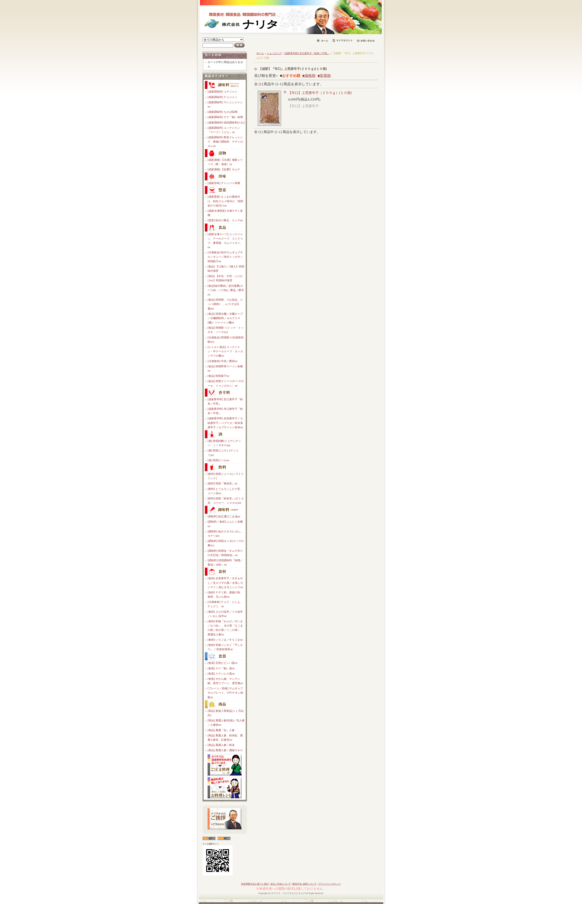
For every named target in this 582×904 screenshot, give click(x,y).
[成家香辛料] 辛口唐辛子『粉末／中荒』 (306, 53)
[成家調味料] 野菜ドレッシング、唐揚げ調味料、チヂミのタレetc (225, 142)
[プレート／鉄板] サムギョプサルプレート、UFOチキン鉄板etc (225, 693)
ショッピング (274, 53)
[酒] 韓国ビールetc (218, 460)
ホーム (260, 53)
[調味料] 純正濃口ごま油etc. (224, 516)
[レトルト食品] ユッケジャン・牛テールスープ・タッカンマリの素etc (225, 351)
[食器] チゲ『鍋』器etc (221, 668)
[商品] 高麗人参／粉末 (221, 745)
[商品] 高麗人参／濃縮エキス (225, 750)
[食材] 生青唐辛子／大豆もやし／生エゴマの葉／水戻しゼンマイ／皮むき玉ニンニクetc (225, 583)
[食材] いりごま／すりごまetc (225, 639)
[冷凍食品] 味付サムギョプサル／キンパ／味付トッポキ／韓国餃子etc (225, 257)
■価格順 (309, 76)
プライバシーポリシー (329, 884)
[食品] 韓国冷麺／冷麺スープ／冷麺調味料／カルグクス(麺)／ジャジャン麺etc (225, 318)
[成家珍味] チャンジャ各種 (224, 183)
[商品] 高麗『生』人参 (221, 730)
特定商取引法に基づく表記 (254, 884)
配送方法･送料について (304, 884)
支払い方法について (280, 884)
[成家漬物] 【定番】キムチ (224, 169)
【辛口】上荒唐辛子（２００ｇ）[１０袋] (320, 93)
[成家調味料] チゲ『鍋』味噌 (225, 117)
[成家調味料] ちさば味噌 (222, 111)
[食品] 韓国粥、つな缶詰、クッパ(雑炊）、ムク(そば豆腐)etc (225, 304)
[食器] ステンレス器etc (221, 673)
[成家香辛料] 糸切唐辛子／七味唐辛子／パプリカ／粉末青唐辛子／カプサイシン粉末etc (225, 423)
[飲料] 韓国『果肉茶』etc (223, 483)
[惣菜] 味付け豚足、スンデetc (225, 220)
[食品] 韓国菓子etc (218, 376)
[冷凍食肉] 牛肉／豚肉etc (223, 361)
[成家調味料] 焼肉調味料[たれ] (226, 122)
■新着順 (324, 76)
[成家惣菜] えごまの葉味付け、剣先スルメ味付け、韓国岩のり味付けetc (225, 201)
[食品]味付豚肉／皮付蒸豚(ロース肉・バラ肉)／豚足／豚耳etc (226, 290)
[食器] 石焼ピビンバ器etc (223, 663)
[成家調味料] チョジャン (222, 97)
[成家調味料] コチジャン (222, 91)
